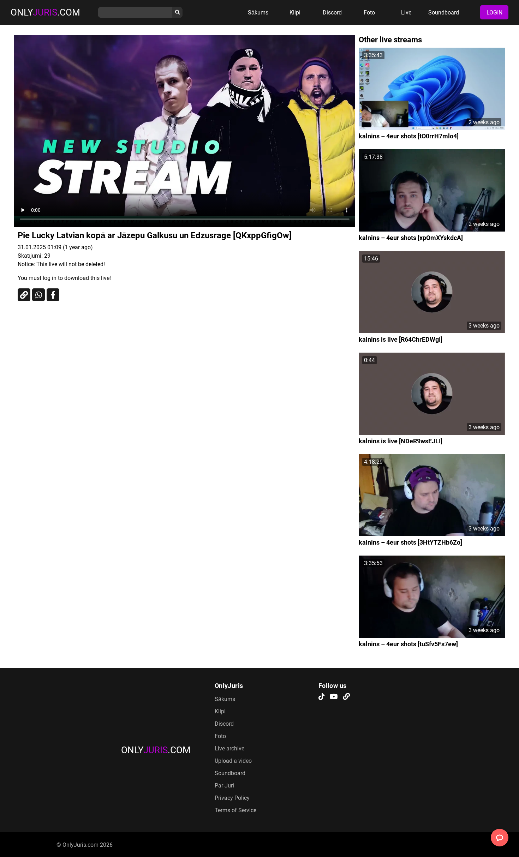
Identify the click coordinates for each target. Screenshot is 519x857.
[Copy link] (24, 294)
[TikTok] (321, 697)
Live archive (229, 748)
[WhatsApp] (38, 294)
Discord (332, 12)
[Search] (177, 12)
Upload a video (233, 760)
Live (406, 12)
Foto (369, 12)
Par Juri (224, 785)
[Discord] (346, 697)
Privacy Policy (232, 798)
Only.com (45, 12)
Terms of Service (235, 810)
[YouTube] (334, 697)
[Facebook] (53, 294)
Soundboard (443, 12)
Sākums (258, 12)
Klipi (295, 12)
